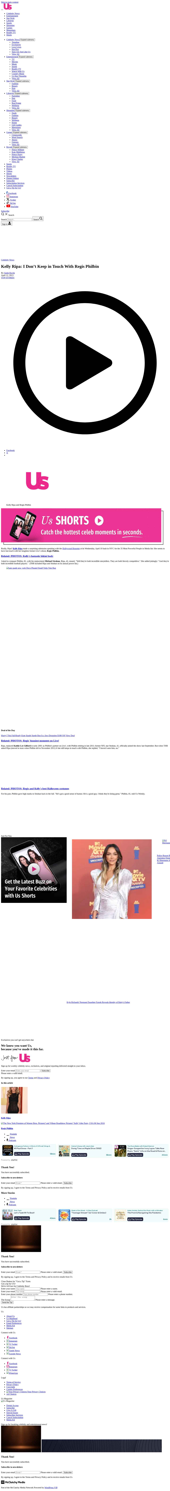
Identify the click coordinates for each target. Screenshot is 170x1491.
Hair (13, 88)
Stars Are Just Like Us (21, 52)
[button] (85, 216)
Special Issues (12, 1413)
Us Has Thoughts (19, 76)
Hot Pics (15, 49)
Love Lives (16, 47)
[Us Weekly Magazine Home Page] (8, 9)
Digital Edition (12, 178)
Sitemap (9, 1328)
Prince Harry (17, 154)
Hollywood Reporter (71, 548)
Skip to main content (9, 2)
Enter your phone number (12, 1294)
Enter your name (8, 1289)
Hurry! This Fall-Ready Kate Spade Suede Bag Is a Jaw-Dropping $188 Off (33, 735)
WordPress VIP (51, 1487)
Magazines (10, 30)
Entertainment (12, 16)
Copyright (10, 1387)
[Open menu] (2, 9)
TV (13, 59)
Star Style (10, 18)
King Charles (17, 159)
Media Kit (10, 1326)
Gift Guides (17, 125)
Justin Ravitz (9, 273)
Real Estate (16, 103)
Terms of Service (13, 1382)
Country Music (18, 74)
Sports (9, 23)
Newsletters (11, 176)
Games (9, 28)
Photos (9, 169)
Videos (9, 171)
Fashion (15, 84)
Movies (15, 62)
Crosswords (17, 135)
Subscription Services (15, 183)
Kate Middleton (18, 152)
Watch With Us (18, 71)
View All (15, 54)
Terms (30, 1078)
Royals (9, 147)
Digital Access (12, 1405)
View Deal (70, 735)
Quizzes (15, 142)
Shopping (10, 25)
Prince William (18, 150)
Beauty (15, 86)
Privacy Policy (43, 1078)
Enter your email (8, 1291)
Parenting (16, 96)
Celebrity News (13, 13)
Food (14, 101)
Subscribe (10, 181)
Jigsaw (14, 140)
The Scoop (5, 1300)
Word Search (17, 137)
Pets (13, 98)
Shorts (9, 35)
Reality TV (11, 32)
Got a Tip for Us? (13, 188)
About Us (10, 1316)
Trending (15, 42)
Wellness (15, 105)
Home (14, 122)
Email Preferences (14, 1323)
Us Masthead (11, 1318)
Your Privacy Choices (36, 1392)
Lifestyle (10, 20)
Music (14, 64)
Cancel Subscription (14, 185)
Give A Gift (11, 1410)
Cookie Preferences (14, 1389)
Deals (14, 113)
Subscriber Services (14, 1415)
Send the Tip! (7, 1302)
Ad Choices (11, 1394)
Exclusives (16, 45)
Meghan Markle (18, 157)
